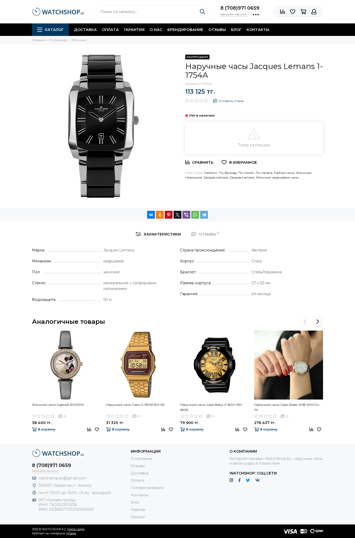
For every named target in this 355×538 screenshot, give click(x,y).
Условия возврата (147, 487)
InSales (71, 533)
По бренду (228, 173)
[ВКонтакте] (151, 215)
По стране (264, 173)
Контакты (258, 29)
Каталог (54, 29)
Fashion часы (284, 173)
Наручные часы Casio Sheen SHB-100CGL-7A (287, 407)
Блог (236, 29)
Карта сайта (75, 529)
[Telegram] (204, 215)
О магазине (141, 458)
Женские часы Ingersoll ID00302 (58, 405)
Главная (138, 509)
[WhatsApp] (195, 215)
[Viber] (186, 215)
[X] (177, 215)
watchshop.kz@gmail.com (62, 478)
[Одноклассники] (160, 215)
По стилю (246, 173)
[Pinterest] (169, 215)
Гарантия (134, 29)
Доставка (85, 29)
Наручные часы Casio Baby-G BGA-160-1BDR (211, 407)
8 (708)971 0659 (239, 8)
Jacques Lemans (216, 177)
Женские (303, 173)
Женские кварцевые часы (277, 177)
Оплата (110, 29)
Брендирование (185, 29)
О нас (156, 29)
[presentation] (305, 322)
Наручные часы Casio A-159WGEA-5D (135, 405)
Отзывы (217, 29)
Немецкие (193, 177)
